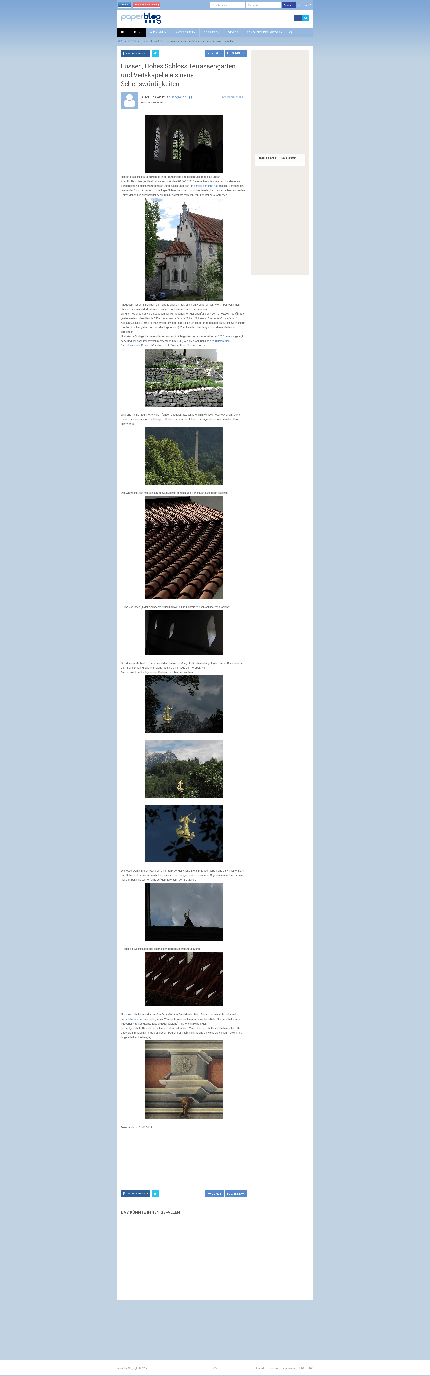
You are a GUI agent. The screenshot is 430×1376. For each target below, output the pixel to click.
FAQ (301, 1368)
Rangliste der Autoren (265, 32)
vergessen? (304, 5)
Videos (233, 32)
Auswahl (157, 32)
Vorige (216, 53)
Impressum (289, 1368)
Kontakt (260, 1368)
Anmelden (289, 5)
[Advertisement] (228, 18)
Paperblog (122, 1368)
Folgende (234, 53)
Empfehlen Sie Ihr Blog (147, 4)
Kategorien (184, 32)
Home (124, 4)
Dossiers (211, 32)
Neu (136, 32)
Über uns (273, 1368)
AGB (311, 1368)
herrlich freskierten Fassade (137, 1019)
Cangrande (178, 97)
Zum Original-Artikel (231, 97)
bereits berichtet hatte (207, 185)
